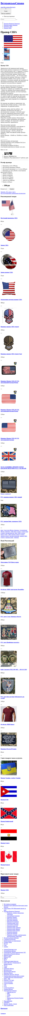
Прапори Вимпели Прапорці (12, 23)
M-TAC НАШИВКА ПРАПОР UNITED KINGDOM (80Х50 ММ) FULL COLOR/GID (13, 467)
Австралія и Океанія (12, 924)
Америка (16, 537)
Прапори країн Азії (12, 926)
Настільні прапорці (12, 920)
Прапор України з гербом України (10, 778)
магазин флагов (9, 533)
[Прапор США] (13, 47)
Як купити (7, 7)
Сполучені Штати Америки (11, 530)
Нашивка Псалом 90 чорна (8, 749)
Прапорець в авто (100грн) (9, 165)
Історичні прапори (12, 932)
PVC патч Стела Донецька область (11, 616)
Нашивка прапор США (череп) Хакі (11, 354)
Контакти (12, 7)
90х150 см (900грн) (7, 178)
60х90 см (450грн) (7, 175)
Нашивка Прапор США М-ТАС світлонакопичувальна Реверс (10, 381)
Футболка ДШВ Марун (7, 724)
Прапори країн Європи (13, 930)
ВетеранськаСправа (12, 3)
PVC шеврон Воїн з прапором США (11, 521)
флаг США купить (20, 533)
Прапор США (8, 28)
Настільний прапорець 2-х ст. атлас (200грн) (14, 169)
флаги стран (4, 534)
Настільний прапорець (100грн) (11, 167)
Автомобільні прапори (13, 916)
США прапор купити (14, 534)
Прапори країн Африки (13, 929)
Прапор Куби (4, 799)
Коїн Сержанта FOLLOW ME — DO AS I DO (14, 669)
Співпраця (3, 1013)
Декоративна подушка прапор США (11, 299)
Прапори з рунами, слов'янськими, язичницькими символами (16, 935)
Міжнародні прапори (13, 921)
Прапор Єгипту (5, 843)
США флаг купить (16, 531)
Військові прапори (12, 918)
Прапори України (12, 917)
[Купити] (1, 224)
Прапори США (8, 26)
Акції (2, 7)
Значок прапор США (7, 272)
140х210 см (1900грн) (8, 180)
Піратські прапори (12, 933)
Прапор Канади (5, 864)
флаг (2, 530)
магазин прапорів (14, 536)
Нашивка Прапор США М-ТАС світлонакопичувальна (10, 439)
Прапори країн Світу (13, 923)
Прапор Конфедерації (7, 821)
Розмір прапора (6, 162)
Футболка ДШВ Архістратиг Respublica (12, 589)
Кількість (3, 189)
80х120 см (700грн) (7, 177)
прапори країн (9, 537)
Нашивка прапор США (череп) (10, 326)
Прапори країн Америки (10, 25)
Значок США (4, 245)
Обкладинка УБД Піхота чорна (10, 562)
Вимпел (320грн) (7, 182)
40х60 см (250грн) (7, 173)
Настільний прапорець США (9, 218)
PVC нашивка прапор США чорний (11, 497)
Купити (12, 189)
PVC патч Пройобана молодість (10, 642)
